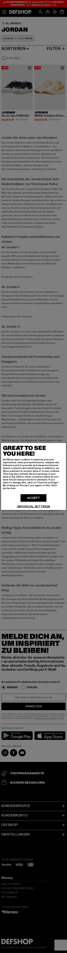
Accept (33, 498)
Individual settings (33, 507)
